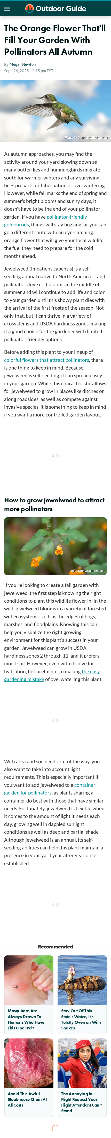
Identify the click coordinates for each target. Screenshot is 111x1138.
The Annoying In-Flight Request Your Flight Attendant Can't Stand (81, 1102)
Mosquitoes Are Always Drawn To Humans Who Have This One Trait (26, 1019)
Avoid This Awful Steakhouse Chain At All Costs (27, 1099)
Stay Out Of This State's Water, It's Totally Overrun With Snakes (81, 1019)
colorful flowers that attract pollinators (46, 360)
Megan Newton (23, 64)
